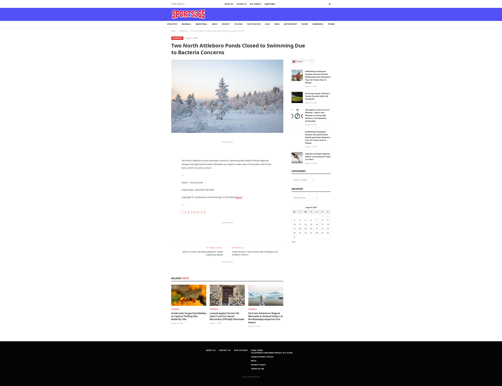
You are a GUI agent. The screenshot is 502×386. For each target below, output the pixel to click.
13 (311, 224)
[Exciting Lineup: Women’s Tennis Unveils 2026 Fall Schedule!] (297, 97)
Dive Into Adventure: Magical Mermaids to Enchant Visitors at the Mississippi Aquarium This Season (265, 318)
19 (305, 228)
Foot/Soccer (254, 24)
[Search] (329, 4)
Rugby (305, 24)
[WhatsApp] (162, 205)
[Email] (162, 172)
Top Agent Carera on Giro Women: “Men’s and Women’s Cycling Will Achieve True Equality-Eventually (317, 115)
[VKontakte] (162, 192)
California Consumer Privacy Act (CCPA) (272, 353)
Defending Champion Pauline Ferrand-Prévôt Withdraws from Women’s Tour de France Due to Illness (317, 77)
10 (294, 224)
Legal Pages (269, 4)
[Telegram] (162, 199)
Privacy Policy (258, 365)
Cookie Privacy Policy (262, 357)
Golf (267, 24)
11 (300, 224)
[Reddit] (162, 185)
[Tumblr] (162, 179)
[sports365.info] (188, 14)
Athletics (172, 24)
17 (294, 228)
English (299, 62)
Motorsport (290, 24)
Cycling (238, 24)
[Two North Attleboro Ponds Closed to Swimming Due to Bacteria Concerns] (227, 96)
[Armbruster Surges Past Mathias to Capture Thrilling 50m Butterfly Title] (188, 295)
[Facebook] (162, 145)
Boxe (214, 24)
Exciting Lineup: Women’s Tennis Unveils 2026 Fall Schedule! (317, 96)
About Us (229, 4)
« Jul (293, 241)
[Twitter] (162, 152)
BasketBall (202, 24)
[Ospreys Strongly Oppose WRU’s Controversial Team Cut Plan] (297, 157)
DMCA (253, 361)
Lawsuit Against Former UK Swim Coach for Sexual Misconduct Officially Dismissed (227, 316)
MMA (277, 24)
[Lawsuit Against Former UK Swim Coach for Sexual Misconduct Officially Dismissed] (227, 295)
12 (305, 224)
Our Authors (255, 4)
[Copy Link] (162, 212)
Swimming (317, 24)
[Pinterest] (162, 165)
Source (238, 197)
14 (317, 224)
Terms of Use (257, 369)
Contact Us (241, 4)
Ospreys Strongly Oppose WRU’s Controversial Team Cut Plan (317, 156)
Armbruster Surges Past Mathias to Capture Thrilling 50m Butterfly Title (188, 316)
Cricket (226, 24)
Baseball (186, 24)
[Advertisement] (266, 14)
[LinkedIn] (162, 159)
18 (300, 228)
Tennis (331, 24)
